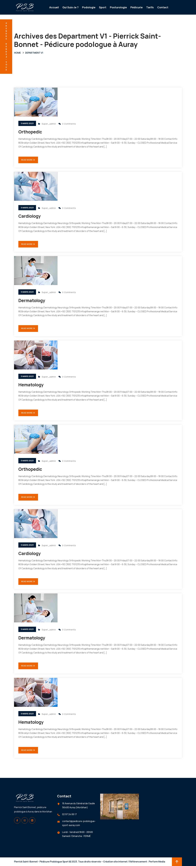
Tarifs (150, 7)
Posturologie (118, 7)
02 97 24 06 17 (69, 814)
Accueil (54, 7)
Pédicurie (136, 7)
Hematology (31, 385)
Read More (27, 160)
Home (17, 52)
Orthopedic (30, 132)
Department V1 (34, 52)
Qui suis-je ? (70, 7)
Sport (102, 7)
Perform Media (157, 861)
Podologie (88, 7)
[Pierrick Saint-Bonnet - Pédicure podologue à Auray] (25, 7)
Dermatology (31, 300)
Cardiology (29, 216)
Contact (162, 7)
